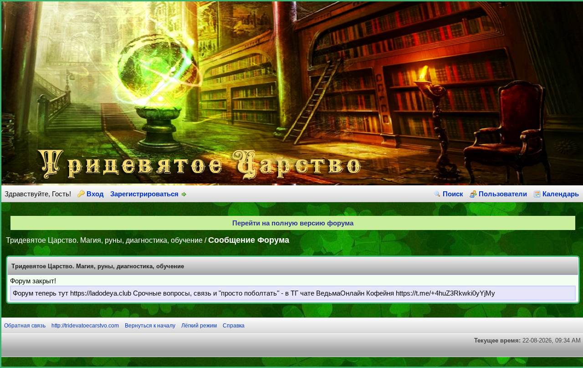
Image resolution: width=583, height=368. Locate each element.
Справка (234, 325)
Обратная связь (25, 325)
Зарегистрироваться (144, 194)
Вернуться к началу (150, 325)
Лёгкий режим (199, 325)
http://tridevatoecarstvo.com (85, 325)
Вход (95, 194)
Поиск (453, 194)
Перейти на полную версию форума (292, 223)
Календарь (560, 194)
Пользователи (503, 194)
